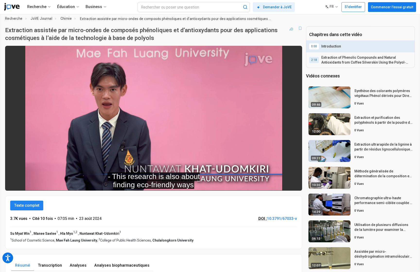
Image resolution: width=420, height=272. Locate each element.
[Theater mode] (294, 183)
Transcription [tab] (50, 265)
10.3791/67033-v (282, 218)
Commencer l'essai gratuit (392, 7)
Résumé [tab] (22, 265)
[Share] (291, 28)
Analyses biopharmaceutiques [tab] (121, 265)
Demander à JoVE (277, 7)
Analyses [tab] (78, 265)
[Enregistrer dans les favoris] (300, 28)
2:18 (314, 60)
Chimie (66, 18)
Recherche (14, 18)
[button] (294, 53)
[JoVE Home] (12, 7)
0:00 (314, 46)
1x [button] (273, 183)
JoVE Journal (41, 18)
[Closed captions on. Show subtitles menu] (283, 183)
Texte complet (26, 205)
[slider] (127, 183)
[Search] (245, 7)
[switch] (245, 183)
